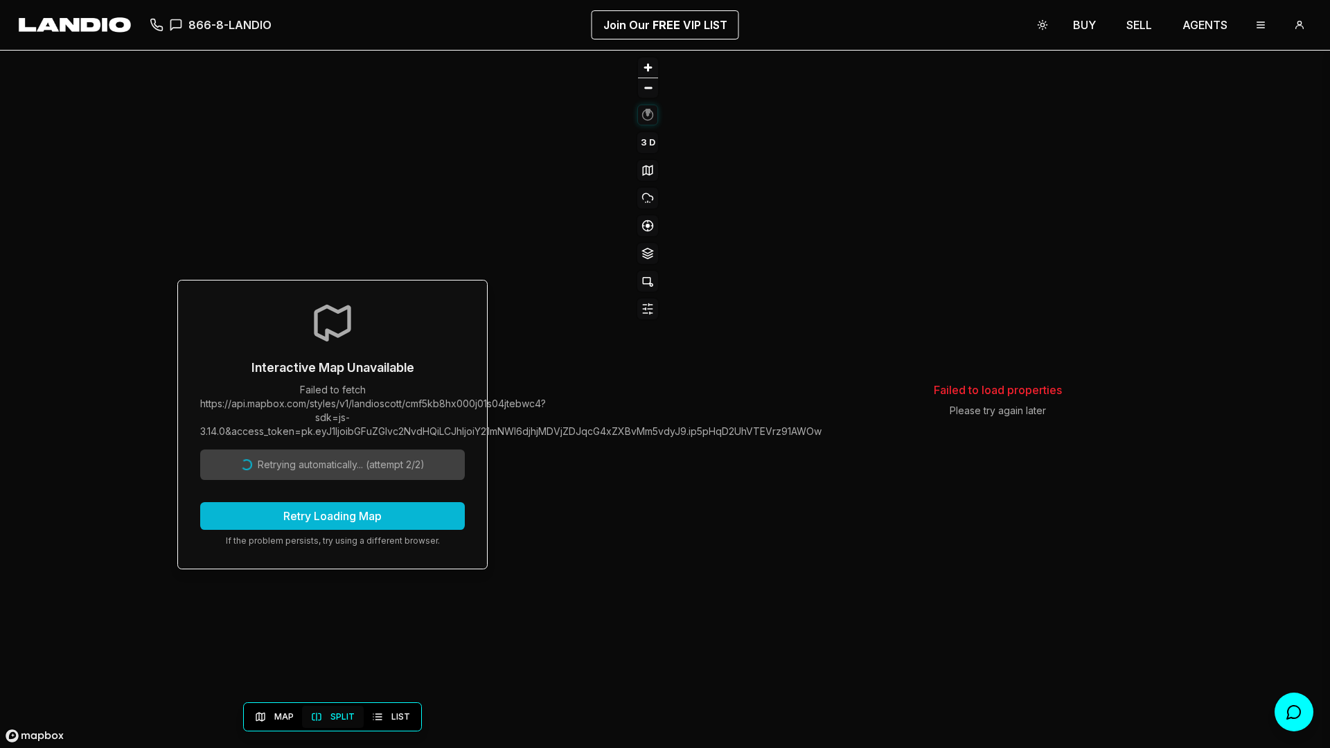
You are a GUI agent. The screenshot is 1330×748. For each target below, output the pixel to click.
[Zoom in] (648, 67)
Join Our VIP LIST (665, 25)
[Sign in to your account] (1299, 25)
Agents (1204, 25)
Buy (1084, 25)
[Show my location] (647, 225)
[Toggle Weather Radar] (647, 198)
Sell (1139, 25)
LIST (400, 716)
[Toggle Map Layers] (647, 253)
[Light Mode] (1042, 25)
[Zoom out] (648, 88)
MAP (284, 716)
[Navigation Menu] (1261, 25)
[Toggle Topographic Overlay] (647, 170)
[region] (332, 399)
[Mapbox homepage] (34, 736)
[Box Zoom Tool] (647, 281)
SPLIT (342, 716)
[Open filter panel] (647, 309)
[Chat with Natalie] (1294, 712)
